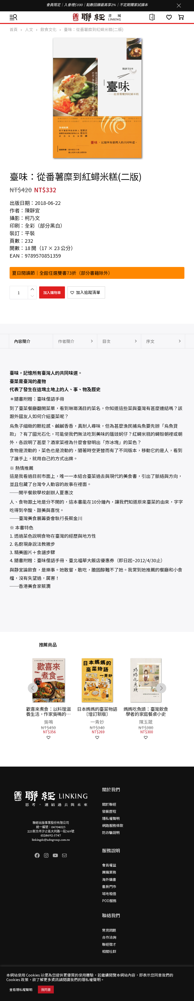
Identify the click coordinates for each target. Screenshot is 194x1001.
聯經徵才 (109, 944)
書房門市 (109, 886)
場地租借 (109, 893)
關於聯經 (109, 804)
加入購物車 (52, 292)
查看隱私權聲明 (20, 989)
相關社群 (109, 951)
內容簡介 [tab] (22, 341)
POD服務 (109, 900)
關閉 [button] (178, 5)
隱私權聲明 (111, 818)
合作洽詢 (109, 937)
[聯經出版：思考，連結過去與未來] (97, 17)
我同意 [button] (46, 989)
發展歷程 (109, 811)
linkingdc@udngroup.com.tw (51, 840)
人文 (29, 29)
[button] (86, 292)
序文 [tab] (150, 341)
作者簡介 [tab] (66, 341)
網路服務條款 (112, 825)
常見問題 (109, 930)
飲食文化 (48, 29)
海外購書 (109, 879)
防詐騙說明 (111, 832)
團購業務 (109, 872)
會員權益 (109, 865)
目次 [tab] (106, 341)
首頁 (14, 29)
